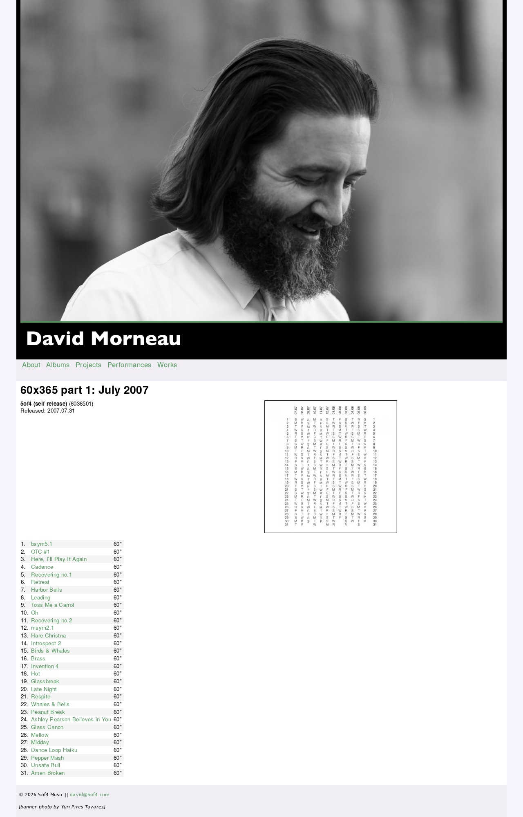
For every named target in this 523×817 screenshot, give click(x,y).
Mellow (40, 734)
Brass (38, 658)
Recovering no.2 (51, 620)
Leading (40, 597)
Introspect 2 (46, 643)
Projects (88, 364)
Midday (40, 742)
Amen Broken (48, 773)
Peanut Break (48, 712)
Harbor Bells (46, 589)
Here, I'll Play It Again (59, 559)
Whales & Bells (50, 704)
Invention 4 (45, 666)
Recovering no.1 (51, 574)
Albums (58, 364)
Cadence (42, 566)
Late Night (44, 689)
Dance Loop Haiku (54, 750)
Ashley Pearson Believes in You (71, 719)
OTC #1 (40, 551)
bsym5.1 (41, 544)
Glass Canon (47, 727)
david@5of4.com (90, 794)
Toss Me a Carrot (52, 604)
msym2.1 (42, 627)
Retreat (40, 582)
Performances (129, 364)
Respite (40, 696)
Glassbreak (45, 681)
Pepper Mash (47, 757)
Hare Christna (48, 635)
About (31, 364)
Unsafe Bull (45, 765)
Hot (35, 673)
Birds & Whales (50, 650)
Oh (34, 612)
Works (167, 364)
